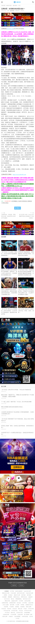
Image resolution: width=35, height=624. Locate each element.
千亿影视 (11, 606)
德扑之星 (20, 608)
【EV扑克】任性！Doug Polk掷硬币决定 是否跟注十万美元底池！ (26, 216)
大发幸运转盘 (25, 616)
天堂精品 (17, 606)
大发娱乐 (11, 616)
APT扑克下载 (14, 610)
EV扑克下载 (31, 608)
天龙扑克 (9, 608)
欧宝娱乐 (19, 602)
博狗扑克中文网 (5, 593)
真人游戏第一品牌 (28, 614)
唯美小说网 (28, 606)
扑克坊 (25, 608)
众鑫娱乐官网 (14, 600)
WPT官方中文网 (27, 610)
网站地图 (22, 621)
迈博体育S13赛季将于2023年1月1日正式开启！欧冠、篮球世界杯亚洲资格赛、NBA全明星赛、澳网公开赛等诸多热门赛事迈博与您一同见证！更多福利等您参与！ (17, 34)
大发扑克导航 (27, 600)
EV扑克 (21, 585)
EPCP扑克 (7, 612)
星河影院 (22, 606)
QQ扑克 (31, 616)
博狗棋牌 (10, 597)
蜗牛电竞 (23, 595)
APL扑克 (21, 610)
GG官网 (17, 604)
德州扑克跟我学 (19, 591)
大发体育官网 (6, 614)
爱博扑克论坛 (24, 597)
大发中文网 (4, 616)
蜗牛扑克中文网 (20, 593)
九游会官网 (20, 614)
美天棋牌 (4, 597)
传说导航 (6, 606)
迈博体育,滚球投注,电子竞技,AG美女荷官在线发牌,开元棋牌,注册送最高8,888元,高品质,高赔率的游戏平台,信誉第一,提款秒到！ (17, 190)
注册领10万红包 (29, 604)
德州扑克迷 (17, 2)
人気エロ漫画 (5, 604)
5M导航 (22, 604)
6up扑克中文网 (27, 591)
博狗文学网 (7, 600)
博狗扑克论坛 (16, 597)
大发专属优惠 (17, 616)
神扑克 (12, 599)
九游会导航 (30, 602)
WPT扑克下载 (7, 610)
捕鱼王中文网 (17, 595)
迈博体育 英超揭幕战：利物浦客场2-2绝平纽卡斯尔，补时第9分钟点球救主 (26, 253)
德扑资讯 (15, 5)
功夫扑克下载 (19, 612)
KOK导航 (24, 602)
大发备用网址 (27, 612)
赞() (18, 208)
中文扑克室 (13, 593)
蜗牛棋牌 (29, 595)
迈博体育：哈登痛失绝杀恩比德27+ (13, 9)
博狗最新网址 (18, 599)
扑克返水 (10, 595)
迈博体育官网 (12, 602)
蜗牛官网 (12, 604)
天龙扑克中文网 (29, 593)
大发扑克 (14, 585)
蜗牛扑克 (13, 612)
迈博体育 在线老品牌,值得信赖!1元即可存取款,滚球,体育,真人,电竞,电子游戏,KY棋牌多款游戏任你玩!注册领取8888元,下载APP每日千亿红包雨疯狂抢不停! (17, 180)
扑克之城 (4, 608)
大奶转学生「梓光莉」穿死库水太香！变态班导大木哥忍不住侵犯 (8, 216)
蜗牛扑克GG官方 (27, 599)
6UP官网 (21, 600)
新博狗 (5, 595)
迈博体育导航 (5, 602)
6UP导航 (12, 591)
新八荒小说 (7, 599)
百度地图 (18, 621)
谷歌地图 (26, 621)
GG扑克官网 (13, 614)
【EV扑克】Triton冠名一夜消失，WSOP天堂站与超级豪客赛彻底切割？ (9, 253)
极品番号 (31, 597)
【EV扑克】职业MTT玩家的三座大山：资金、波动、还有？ (26, 310)
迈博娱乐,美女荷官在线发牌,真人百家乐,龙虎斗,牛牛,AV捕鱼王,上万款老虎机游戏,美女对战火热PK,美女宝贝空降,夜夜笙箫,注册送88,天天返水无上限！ (17, 196)
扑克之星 (15, 608)
